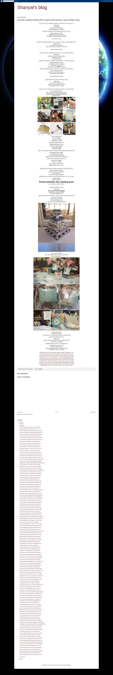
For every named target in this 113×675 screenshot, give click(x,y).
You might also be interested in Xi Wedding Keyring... (31, 543)
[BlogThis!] (37, 369)
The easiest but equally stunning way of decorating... (30, 565)
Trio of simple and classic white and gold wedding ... (30, 464)
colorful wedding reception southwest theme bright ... (31, 618)
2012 (20, 422)
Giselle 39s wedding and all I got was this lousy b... (30, 450)
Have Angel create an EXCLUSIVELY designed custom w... (32, 591)
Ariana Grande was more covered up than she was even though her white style (56, 356)
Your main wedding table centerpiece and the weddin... (31, 625)
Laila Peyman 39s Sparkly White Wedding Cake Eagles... (31, 629)
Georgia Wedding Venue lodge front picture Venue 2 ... (31, 527)
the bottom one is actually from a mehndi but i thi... (30, 550)
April (21, 425)
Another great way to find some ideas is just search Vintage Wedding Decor (56, 358)
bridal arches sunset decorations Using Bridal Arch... (30, 504)
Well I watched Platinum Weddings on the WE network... (31, 568)
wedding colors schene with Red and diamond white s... (31, 579)
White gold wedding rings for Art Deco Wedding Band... (31, 513)
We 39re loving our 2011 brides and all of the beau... (30, 446)
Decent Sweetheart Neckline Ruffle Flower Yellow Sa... (31, 436)
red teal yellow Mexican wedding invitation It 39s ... (30, 479)
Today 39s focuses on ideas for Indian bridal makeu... (31, 563)
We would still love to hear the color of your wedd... (30, 427)
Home (57, 412)
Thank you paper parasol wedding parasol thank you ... (31, 452)
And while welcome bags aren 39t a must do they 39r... (31, 498)
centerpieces (55, 171)
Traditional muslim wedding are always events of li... (30, 611)
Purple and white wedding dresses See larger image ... (31, 509)
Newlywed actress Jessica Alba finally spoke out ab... (31, 577)
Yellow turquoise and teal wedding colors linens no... (31, 645)
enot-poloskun (59, 665)
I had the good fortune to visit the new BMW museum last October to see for (57, 354)
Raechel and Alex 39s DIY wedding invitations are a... (31, 649)
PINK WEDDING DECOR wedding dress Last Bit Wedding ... (32, 470)
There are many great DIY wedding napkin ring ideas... (31, 613)
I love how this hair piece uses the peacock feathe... (30, 615)
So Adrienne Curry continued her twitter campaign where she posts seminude (56, 361)
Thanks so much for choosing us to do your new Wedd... (31, 574)
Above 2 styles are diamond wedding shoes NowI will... (31, 461)
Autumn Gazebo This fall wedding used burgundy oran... (31, 642)
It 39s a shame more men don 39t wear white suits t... (31, 552)
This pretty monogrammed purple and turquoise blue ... (31, 525)
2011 (20, 659)
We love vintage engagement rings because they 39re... (31, 633)
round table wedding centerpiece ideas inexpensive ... (31, 606)
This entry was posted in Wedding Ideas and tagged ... (31, 554)
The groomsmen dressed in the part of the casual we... (31, 454)
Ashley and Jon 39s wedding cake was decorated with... (31, 556)
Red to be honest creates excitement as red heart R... (31, 538)
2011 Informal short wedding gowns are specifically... (31, 636)
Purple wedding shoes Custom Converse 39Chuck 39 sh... (32, 518)
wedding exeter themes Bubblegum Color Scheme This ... (32, 561)
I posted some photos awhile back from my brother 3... (31, 473)
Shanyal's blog (32, 7)
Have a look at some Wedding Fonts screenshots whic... (31, 593)
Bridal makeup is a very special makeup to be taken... (31, 466)
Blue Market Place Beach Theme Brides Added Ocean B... (32, 584)
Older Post (93, 412)
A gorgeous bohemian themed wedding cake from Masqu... (32, 622)
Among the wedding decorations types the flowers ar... (31, 595)
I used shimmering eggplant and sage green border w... (31, 437)
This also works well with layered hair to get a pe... (30, 445)
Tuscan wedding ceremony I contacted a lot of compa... (31, 523)
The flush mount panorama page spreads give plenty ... (31, 557)
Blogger (69, 665)
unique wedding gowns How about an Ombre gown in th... (32, 570)
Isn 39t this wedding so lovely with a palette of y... (30, 488)
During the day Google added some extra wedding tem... (31, 643)
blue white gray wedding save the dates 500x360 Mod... (31, 597)
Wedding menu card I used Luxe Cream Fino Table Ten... (31, 575)
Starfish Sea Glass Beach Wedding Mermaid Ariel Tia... (31, 482)
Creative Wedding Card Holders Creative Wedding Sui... (31, 496)
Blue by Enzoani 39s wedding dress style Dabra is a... (31, 484)
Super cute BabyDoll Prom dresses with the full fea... (30, 491)
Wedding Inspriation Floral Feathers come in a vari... (30, 428)
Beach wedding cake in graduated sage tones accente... (31, 430)
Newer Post (20, 412)
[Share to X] (38, 369)
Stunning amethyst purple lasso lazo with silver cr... (30, 617)
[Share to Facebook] (40, 369)
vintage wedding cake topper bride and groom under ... (31, 534)
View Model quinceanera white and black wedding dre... (31, 620)
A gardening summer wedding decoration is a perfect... (31, 493)
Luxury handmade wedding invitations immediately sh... (31, 502)
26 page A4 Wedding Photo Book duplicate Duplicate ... (31, 432)
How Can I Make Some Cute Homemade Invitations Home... (32, 531)
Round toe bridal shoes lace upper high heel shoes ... (31, 443)
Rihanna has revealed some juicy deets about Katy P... (31, 468)
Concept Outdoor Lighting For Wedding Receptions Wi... (31, 640)
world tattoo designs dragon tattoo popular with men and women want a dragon (56, 359)
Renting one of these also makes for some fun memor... (31, 609)
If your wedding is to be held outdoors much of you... (30, 634)
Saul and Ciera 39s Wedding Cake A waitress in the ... (31, 480)
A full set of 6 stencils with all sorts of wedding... (29, 522)
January (21, 656)
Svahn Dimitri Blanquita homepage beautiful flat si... (30, 652)
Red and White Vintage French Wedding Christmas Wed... (32, 459)
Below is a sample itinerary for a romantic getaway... (30, 608)
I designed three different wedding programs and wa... (31, 532)
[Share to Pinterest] (41, 369)
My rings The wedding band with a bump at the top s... (31, 627)
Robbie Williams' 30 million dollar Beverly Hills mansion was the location (57, 365)
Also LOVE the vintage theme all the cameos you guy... (31, 514)
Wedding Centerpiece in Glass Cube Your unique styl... (31, 448)
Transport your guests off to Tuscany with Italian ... (30, 581)
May (21, 423)
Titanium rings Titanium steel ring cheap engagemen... (31, 647)
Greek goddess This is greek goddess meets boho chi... (31, 540)
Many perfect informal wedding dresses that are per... (31, 529)
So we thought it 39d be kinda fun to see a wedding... (31, 604)
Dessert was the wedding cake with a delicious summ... (31, 638)
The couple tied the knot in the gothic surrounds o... (30, 582)
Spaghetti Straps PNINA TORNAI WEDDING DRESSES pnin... (32, 462)
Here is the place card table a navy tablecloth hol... (30, 441)
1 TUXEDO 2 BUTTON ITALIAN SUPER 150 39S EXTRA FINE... (33, 624)
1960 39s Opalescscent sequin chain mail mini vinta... (31, 654)
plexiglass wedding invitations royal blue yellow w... (30, 536)
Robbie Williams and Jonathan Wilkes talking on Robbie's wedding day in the (57, 352)
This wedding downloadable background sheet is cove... (31, 439)
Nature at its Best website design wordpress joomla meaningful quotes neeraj (56, 362)
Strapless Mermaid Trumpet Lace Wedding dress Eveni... (31, 489)
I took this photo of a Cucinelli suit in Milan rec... (29, 545)
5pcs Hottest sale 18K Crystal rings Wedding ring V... (30, 600)
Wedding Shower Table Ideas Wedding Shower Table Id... (32, 516)
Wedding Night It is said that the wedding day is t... (30, 541)
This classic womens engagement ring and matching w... (31, 457)
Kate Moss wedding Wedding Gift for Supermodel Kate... (31, 495)
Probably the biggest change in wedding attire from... (31, 547)
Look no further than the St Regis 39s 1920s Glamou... (31, 471)
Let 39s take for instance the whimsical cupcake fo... (30, 505)
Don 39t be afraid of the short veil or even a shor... (30, 511)
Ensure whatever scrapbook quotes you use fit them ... (31, 500)
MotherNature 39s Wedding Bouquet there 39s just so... (31, 455)
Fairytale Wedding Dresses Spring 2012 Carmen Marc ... (31, 520)
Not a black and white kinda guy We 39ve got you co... (31, 590)
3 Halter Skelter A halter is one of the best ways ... (30, 602)
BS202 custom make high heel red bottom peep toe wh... (31, 651)
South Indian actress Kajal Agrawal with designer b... (30, 486)
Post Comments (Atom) (28, 414)
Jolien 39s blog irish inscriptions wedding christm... (30, 566)
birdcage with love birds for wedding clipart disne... (30, 548)
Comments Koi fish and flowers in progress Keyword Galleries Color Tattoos (56, 355)
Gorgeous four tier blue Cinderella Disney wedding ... (31, 475)
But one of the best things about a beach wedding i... (30, 586)
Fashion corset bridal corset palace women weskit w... (31, 572)
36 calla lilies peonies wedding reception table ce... (30, 477)
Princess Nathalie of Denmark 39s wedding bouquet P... (31, 434)
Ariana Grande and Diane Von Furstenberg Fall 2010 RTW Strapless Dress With (56, 363)
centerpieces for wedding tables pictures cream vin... (30, 588)
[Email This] (35, 369)
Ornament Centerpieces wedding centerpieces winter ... (31, 507)
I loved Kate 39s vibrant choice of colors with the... (30, 631)
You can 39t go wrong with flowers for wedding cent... (31, 599)
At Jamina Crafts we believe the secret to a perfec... (30, 559)
